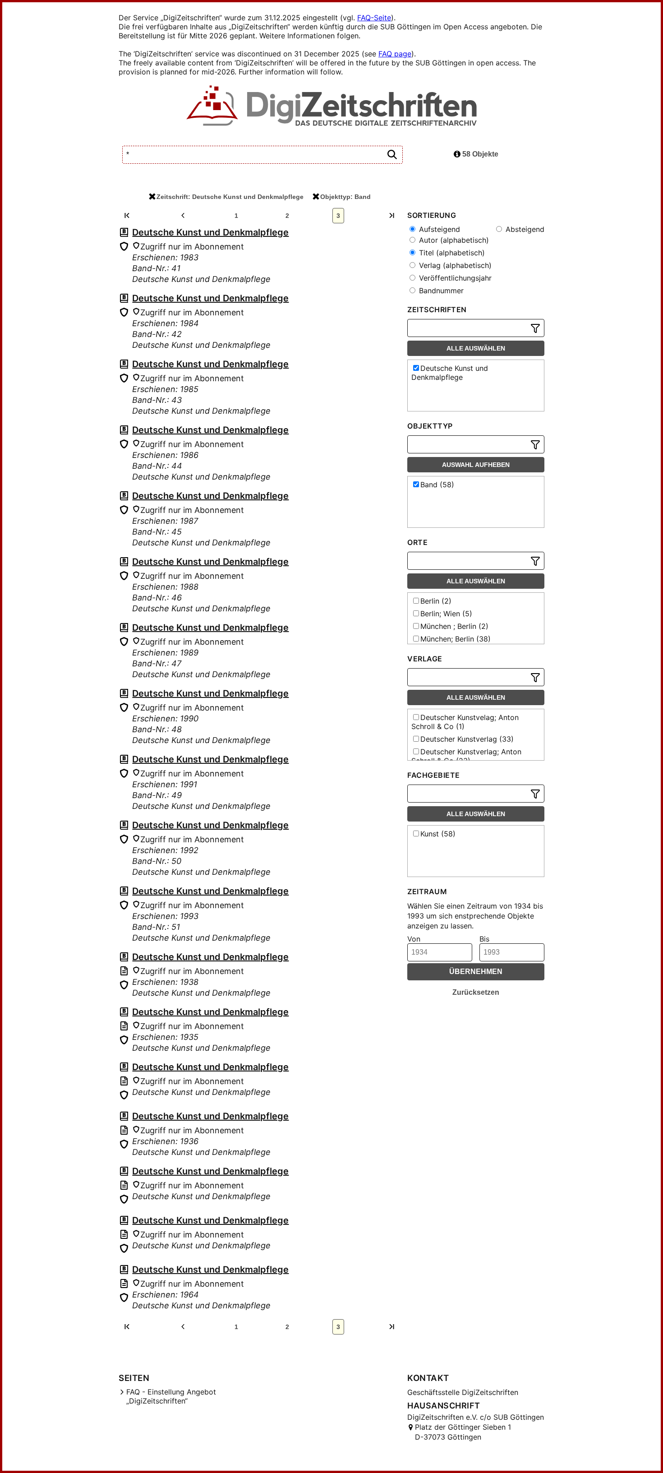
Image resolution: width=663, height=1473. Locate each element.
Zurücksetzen (475, 992)
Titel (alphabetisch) (451, 252)
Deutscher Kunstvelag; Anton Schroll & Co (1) (465, 722)
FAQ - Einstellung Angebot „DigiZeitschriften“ (171, 1396)
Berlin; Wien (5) (446, 613)
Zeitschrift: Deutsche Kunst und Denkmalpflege (230, 196)
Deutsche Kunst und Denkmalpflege (210, 232)
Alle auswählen (476, 348)
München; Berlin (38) (455, 638)
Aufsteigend (438, 229)
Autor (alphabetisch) (453, 240)
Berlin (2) (435, 600)
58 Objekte (479, 154)
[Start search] (392, 155)
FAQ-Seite (374, 17)
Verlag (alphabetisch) (454, 265)
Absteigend (523, 229)
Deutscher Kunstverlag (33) (467, 738)
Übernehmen (475, 971)
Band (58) (437, 484)
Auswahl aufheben (476, 464)
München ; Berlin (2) (454, 626)
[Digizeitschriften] (331, 106)
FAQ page (394, 53)
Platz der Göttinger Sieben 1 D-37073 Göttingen (463, 1431)
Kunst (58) (438, 833)
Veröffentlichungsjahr (454, 277)
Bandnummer (440, 290)
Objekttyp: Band (345, 196)
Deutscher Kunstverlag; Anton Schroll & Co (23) (466, 756)
